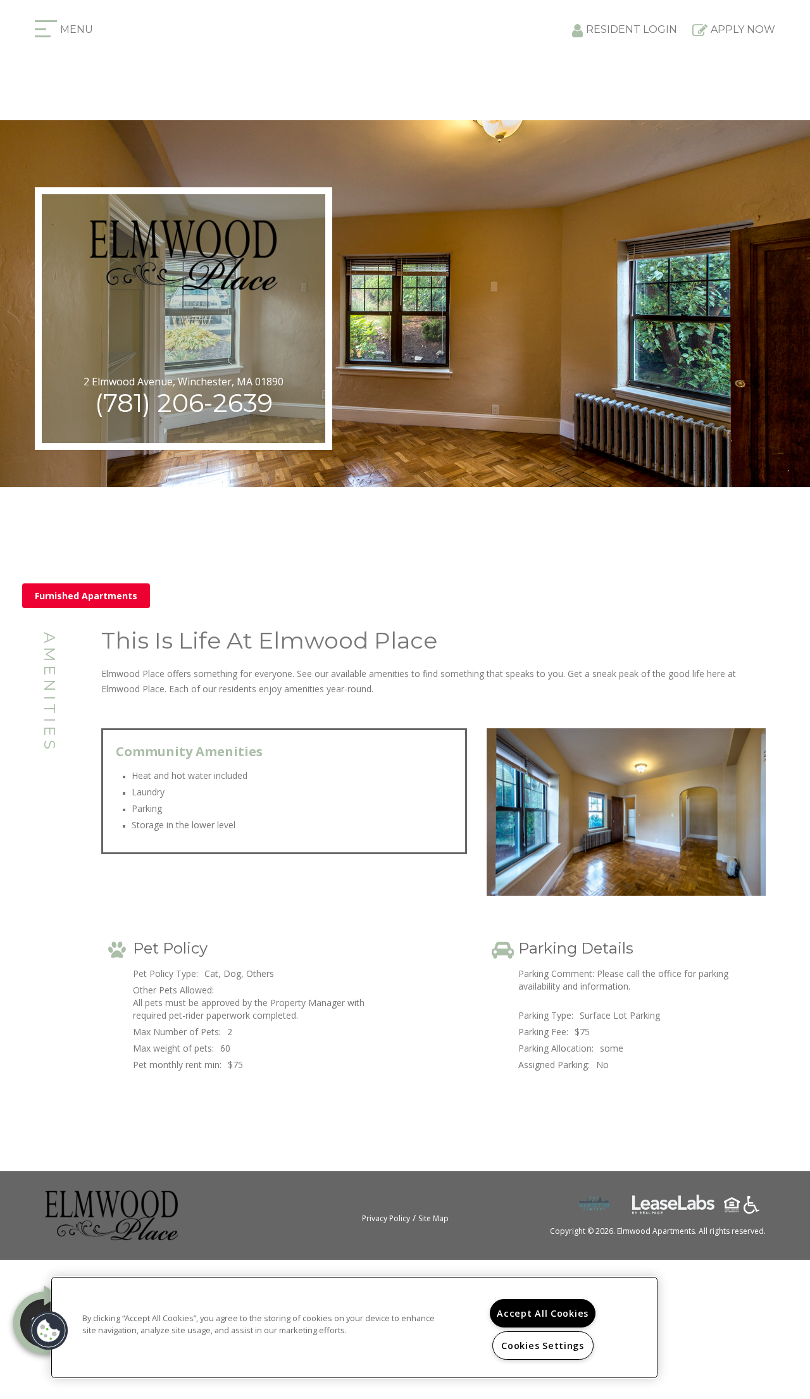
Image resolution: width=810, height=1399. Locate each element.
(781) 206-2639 (184, 402)
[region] (354, 1327)
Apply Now (743, 29)
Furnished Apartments (86, 596)
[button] (48, 1330)
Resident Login (631, 29)
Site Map (433, 1218)
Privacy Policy (386, 1218)
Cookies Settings (542, 1346)
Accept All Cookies (543, 1313)
